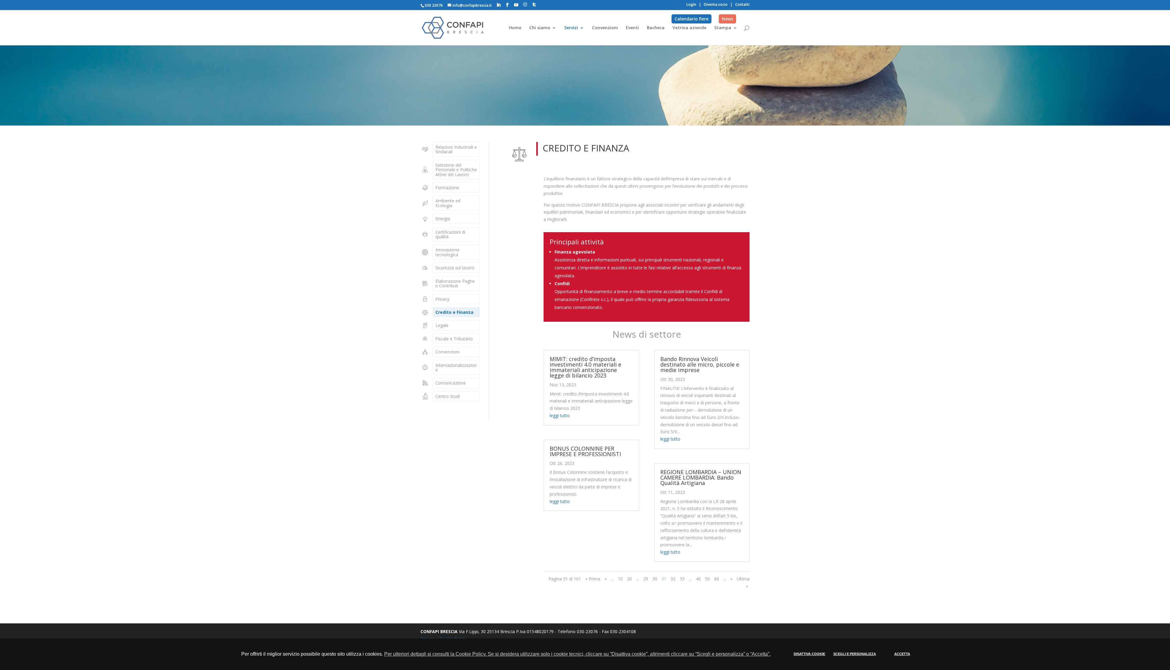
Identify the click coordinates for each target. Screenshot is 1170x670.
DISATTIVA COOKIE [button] (809, 654)
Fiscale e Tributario (454, 339)
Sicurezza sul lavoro (454, 268)
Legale (441, 325)
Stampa (722, 28)
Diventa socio (716, 4)
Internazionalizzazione (456, 367)
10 (620, 579)
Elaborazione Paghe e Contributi (455, 283)
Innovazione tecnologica (447, 252)
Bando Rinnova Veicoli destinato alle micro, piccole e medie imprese (699, 364)
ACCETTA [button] (902, 654)
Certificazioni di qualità (450, 234)
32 (673, 579)
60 (716, 579)
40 (698, 579)
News (727, 19)
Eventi (632, 28)
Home (515, 28)
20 (629, 579)
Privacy (442, 299)
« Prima (592, 579)
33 (682, 579)
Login (691, 4)
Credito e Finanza (454, 312)
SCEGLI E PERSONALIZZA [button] (854, 654)
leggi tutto (560, 415)
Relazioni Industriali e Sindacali (456, 149)
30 (654, 579)
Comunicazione (450, 383)
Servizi (571, 28)
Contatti (742, 4)
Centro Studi (447, 396)
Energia (442, 219)
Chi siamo (539, 28)
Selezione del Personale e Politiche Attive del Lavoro (456, 169)
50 (707, 579)
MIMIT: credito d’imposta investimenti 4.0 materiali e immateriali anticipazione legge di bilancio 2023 (585, 367)
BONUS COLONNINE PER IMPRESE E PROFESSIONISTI (585, 451)
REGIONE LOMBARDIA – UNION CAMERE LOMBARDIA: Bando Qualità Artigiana (700, 477)
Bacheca (656, 28)
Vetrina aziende (689, 28)
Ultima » (743, 582)
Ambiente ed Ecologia (447, 203)
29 (645, 579)
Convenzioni (605, 28)
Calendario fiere (691, 19)
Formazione (447, 187)
